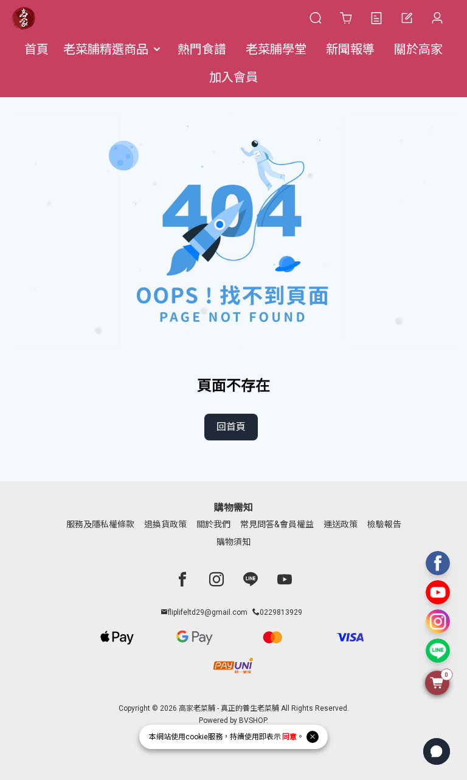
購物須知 (233, 542)
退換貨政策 (165, 524)
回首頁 (231, 427)
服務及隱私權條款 (100, 524)
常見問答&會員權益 (277, 524)
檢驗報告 (384, 524)
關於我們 (213, 524)
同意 (289, 737)
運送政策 (340, 524)
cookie (196, 737)
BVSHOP (252, 720)
